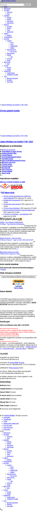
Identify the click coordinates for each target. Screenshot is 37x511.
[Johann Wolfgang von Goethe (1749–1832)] (14, 136)
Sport (8, 438)
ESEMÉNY (6, 16)
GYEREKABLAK (7, 461)
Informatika (10, 82)
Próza (12, 44)
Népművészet (11, 53)
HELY (8, 488)
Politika (9, 494)
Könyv (12, 42)
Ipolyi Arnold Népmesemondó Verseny (13, 160)
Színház (9, 55)
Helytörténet (10, 23)
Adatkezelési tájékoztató (11, 423)
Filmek (8, 485)
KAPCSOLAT (6, 433)
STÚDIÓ (6, 66)
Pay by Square (18, 288)
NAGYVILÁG (6, 486)
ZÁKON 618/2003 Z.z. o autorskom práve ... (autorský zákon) (18, 347)
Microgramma (14, 368)
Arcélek (9, 492)
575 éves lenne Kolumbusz (11, 208)
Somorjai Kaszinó (7, 166)
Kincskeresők (6, 168)
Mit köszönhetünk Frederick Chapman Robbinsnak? (19, 210)
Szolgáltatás (7, 419)
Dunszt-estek (6, 173)
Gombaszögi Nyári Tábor (9, 153)
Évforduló (9, 26)
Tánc (11, 57)
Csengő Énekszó (7, 155)
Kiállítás (12, 48)
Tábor (8, 454)
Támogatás (6, 417)
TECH (5, 76)
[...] (11, 235)
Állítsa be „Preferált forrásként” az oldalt (12, 182)
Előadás (9, 19)
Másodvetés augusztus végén (9, 252)
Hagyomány (10, 21)
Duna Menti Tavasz (7, 159)
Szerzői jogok (7, 425)
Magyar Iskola (9, 193)
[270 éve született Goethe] (14, 105)
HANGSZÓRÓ (13, 46)
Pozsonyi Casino (7, 164)
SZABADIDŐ (7, 71)
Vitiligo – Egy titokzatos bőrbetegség (11, 222)
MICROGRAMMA (10, 415)
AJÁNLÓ (5, 458)
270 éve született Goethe (10, 111)
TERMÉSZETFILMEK (12, 75)
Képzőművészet (11, 50)
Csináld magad (11, 73)
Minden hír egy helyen (8, 150)
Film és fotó (13, 51)
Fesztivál (9, 483)
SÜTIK (5, 421)
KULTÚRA (6, 39)
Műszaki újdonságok (12, 78)
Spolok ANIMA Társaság (17, 362)
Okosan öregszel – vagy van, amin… (11, 238)
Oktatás (9, 28)
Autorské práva (8, 427)
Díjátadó (9, 17)
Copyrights (6, 429)
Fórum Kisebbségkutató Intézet (11, 157)
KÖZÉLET (6, 25)
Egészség (9, 436)
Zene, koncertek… (7, 169)
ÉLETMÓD (6, 10)
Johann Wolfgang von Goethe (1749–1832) (16, 142)
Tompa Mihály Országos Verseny (12, 151)
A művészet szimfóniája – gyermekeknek (16, 214)
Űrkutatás (9, 80)
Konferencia (10, 32)
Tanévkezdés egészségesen (12, 204)
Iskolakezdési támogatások (11, 200)
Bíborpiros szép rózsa (8, 162)
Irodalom (9, 41)
